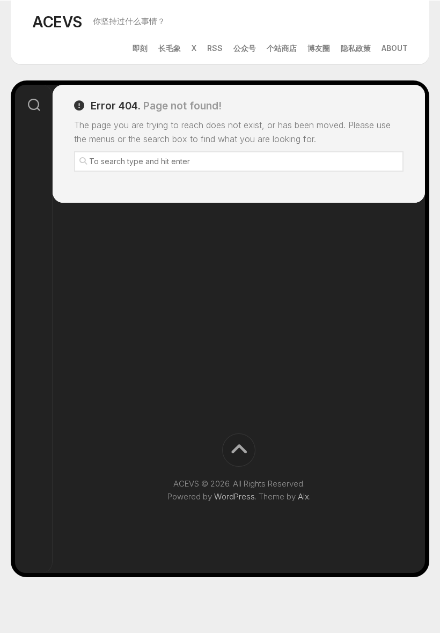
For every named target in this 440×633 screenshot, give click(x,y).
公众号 (244, 48)
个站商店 (282, 48)
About (395, 48)
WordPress (234, 496)
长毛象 (169, 48)
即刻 (140, 48)
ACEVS (57, 22)
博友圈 (318, 48)
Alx (303, 496)
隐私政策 (356, 48)
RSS (215, 48)
